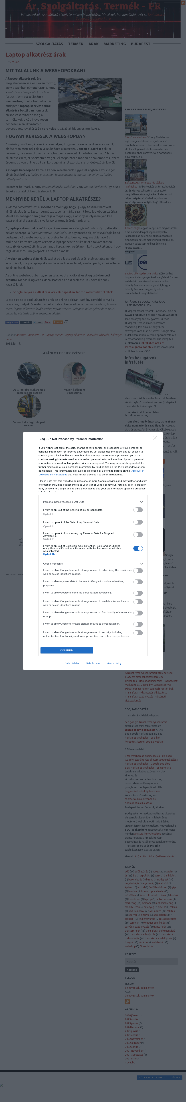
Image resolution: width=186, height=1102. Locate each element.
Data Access (93, 663)
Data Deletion (72, 663)
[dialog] (93, 551)
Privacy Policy (114, 663)
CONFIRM (67, 650)
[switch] (138, 509)
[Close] (155, 439)
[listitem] (93, 502)
